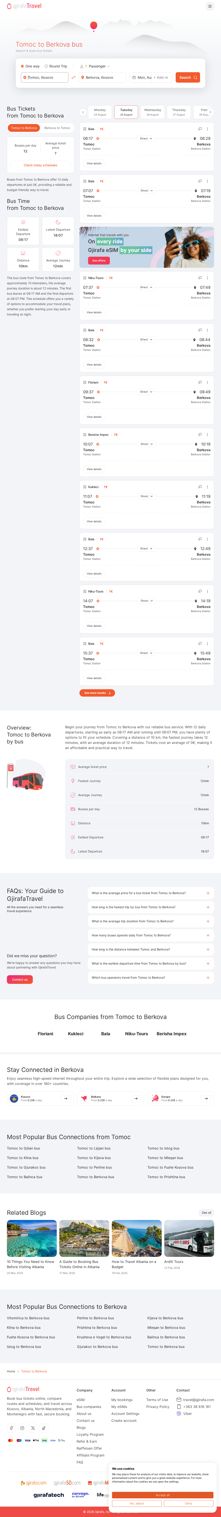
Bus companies (89, 1406)
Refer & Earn (87, 1441)
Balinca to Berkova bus (166, 1337)
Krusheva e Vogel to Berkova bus (104, 1337)
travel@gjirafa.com (198, 1400)
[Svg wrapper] (33, 1483)
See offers (99, 260)
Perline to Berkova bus (95, 1318)
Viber (187, 1413)
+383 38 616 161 (197, 1406)
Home (11, 1371)
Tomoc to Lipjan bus (93, 1148)
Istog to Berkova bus (24, 1346)
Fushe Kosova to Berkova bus (31, 1337)
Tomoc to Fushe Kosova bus (170, 1167)
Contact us (20, 979)
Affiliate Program (90, 1455)
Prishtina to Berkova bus (97, 1327)
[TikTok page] (43, 1428)
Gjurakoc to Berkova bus (97, 1346)
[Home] (24, 6)
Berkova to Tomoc (57, 128)
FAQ (80, 1462)
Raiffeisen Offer (89, 1448)
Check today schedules (40, 165)
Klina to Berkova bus (24, 1327)
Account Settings (125, 1413)
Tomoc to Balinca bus (24, 1177)
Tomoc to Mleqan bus (165, 1158)
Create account (124, 1420)
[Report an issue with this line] (200, 129)
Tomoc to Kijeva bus (94, 1158)
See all (206, 1212)
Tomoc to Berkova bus (95, 1177)
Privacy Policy (157, 1406)
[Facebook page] (11, 1428)
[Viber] (179, 1413)
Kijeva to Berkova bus (165, 1318)
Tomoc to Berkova (24, 128)
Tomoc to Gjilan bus (23, 1148)
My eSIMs (119, 1406)
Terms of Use (157, 1400)
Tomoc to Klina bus (22, 1158)
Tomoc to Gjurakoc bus (26, 1167)
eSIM (81, 1400)
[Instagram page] (22, 1428)
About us (84, 1413)
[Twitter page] (33, 1428)
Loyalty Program (90, 1434)
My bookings (122, 1400)
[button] (151, 893)
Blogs (81, 1427)
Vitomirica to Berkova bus (28, 1318)
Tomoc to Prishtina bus (166, 1177)
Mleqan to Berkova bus (166, 1327)
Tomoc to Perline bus (94, 1167)
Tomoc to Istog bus (163, 1148)
